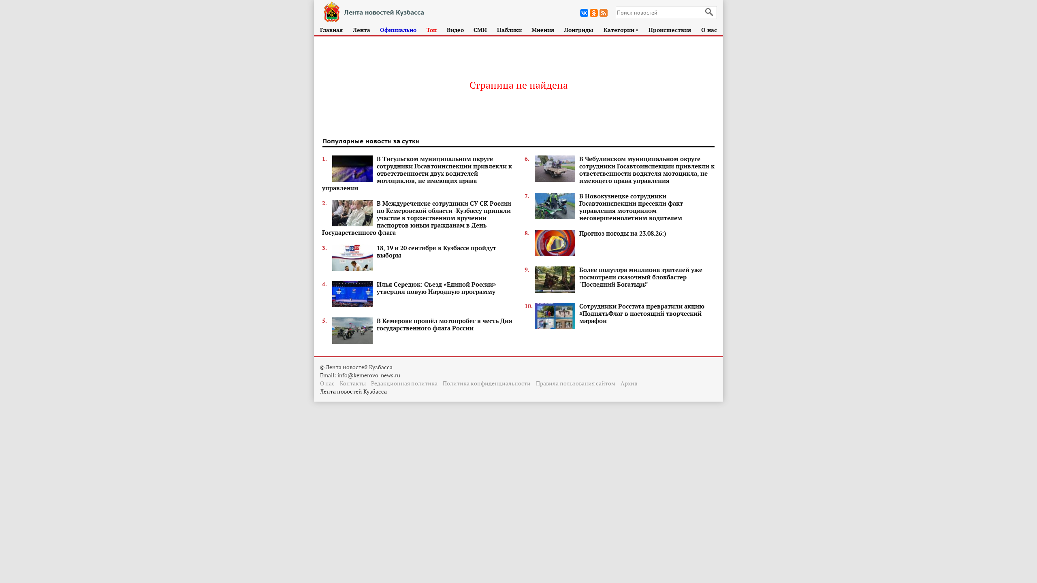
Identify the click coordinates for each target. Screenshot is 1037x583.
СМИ (480, 30)
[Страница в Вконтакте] (584, 13)
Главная (331, 30)
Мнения (542, 30)
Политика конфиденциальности (487, 383)
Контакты (353, 383)
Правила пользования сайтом (575, 383)
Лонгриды (578, 30)
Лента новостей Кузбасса (353, 391)
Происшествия (670, 30)
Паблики (509, 30)
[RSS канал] (604, 13)
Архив (629, 383)
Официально (398, 30)
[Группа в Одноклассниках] (594, 13)
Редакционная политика (404, 383)
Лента (361, 30)
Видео (455, 30)
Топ (432, 30)
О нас (709, 30)
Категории (621, 30)
